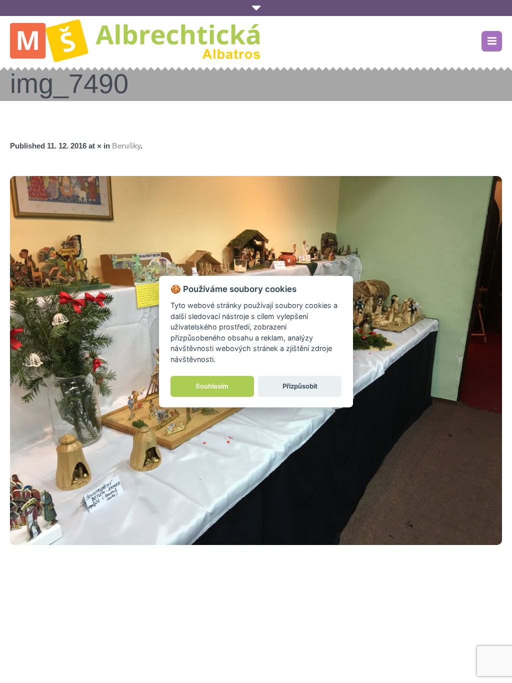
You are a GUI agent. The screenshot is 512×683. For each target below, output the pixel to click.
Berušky (126, 146)
